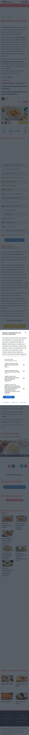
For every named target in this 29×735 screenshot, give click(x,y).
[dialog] (14, 367)
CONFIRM (9, 397)
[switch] (23, 365)
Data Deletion (6, 402)
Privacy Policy (23, 402)
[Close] (26, 332)
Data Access (14, 402)
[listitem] (14, 360)
